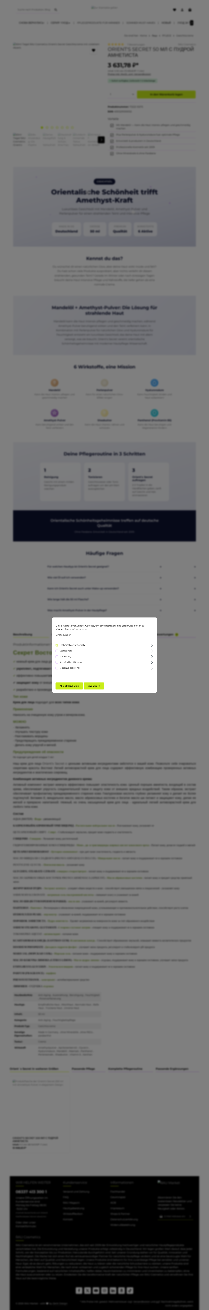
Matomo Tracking (69, 667)
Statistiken (65, 650)
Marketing (65, 656)
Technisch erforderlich (72, 644)
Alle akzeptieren (69, 685)
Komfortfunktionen (70, 661)
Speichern (94, 685)
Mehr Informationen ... (77, 628)
